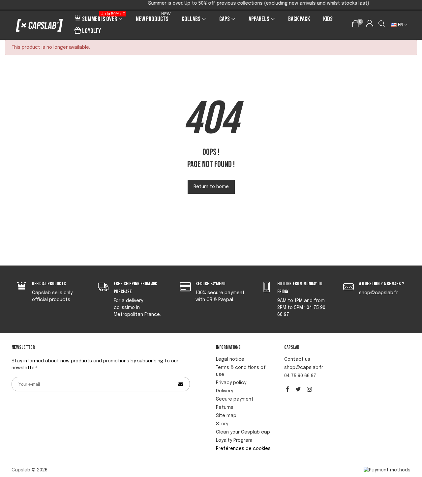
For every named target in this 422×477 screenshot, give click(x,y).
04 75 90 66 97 (300, 376)
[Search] (382, 25)
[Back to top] (407, 434)
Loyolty (91, 31)
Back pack (299, 19)
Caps (224, 19)
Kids (328, 19)
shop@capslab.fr (303, 367)
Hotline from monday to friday (299, 288)
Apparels (259, 19)
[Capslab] (40, 25)
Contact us (297, 359)
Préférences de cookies (243, 448)
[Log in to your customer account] (369, 25)
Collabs (191, 19)
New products (153, 18)
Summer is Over (103, 18)
